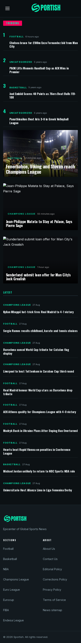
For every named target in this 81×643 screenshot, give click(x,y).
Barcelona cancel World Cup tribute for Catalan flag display (36, 351)
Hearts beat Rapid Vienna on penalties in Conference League (36, 451)
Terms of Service (54, 599)
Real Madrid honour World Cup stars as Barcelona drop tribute (37, 392)
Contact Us (50, 559)
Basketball (18, 87)
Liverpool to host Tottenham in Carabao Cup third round (38, 371)
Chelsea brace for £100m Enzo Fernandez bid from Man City (43, 44)
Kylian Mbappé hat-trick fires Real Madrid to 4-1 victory (38, 312)
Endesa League (13, 620)
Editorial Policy (52, 569)
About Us (49, 548)
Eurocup (8, 599)
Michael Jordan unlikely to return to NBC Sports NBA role (39, 471)
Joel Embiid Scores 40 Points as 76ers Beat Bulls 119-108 (42, 95)
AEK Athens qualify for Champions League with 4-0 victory (39, 412)
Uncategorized (20, 62)
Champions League (21, 213)
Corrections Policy (55, 579)
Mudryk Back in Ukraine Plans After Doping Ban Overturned (40, 431)
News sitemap (52, 610)
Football (16, 36)
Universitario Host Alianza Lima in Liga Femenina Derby (37, 490)
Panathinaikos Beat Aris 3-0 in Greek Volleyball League (38, 121)
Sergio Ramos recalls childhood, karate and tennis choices (40, 331)
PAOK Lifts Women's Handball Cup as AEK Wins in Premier (39, 70)
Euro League (11, 589)
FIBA (6, 610)
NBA (6, 569)
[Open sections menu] (7, 8)
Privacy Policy (52, 589)
